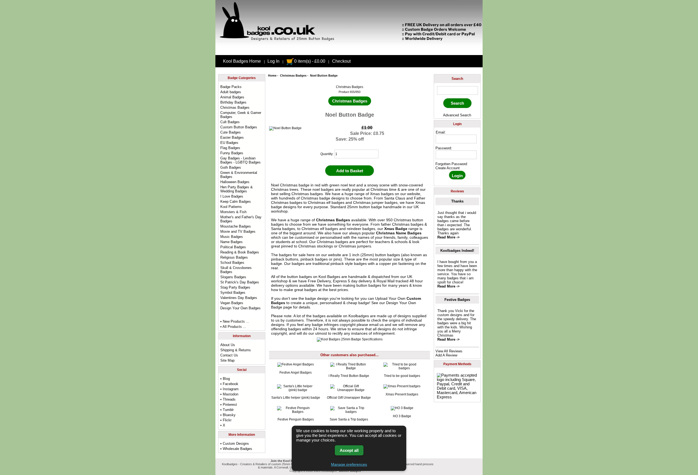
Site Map (227, 360)
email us (376, 324)
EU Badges (229, 143)
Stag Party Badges (235, 287)
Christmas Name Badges (399, 233)
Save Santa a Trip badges (349, 419)
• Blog (225, 379)
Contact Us (229, 355)
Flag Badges (230, 148)
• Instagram (229, 389)
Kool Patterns (231, 207)
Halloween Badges (234, 182)
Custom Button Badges (238, 127)
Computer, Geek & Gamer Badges (240, 115)
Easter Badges (232, 137)
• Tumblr (227, 410)
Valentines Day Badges (238, 298)
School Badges (232, 263)
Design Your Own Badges (240, 308)
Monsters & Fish (233, 212)
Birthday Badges (233, 102)
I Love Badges (231, 196)
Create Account (447, 168)
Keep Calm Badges (235, 201)
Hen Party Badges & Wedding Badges (236, 189)
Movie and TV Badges (237, 231)
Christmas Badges (293, 75)
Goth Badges (230, 167)
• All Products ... (233, 327)
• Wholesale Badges (236, 449)
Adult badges (230, 92)
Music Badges (231, 237)
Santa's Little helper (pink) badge (295, 398)
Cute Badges (230, 132)
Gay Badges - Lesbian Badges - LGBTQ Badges (240, 160)
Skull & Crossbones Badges (236, 270)
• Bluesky (228, 415)
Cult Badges (230, 122)
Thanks (457, 201)
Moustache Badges (235, 226)
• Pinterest (228, 405)
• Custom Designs (234, 443)
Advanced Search (457, 115)
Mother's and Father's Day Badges (240, 219)
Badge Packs (231, 87)
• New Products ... (234, 321)
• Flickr (225, 420)
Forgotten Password (451, 164)
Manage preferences (349, 464)
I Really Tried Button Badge (349, 376)
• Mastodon (229, 394)
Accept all (349, 450)
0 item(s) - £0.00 (309, 61)
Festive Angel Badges (295, 372)
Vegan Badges (231, 303)
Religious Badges (234, 257)
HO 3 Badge (402, 416)
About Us (227, 345)
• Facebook (229, 384)
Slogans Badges (233, 277)
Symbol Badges (232, 293)
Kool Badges (329, 276)
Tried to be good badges (402, 376)
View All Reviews (448, 351)
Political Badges (233, 247)
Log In (273, 61)
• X (222, 425)
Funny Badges (231, 153)
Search (457, 79)
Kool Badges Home (242, 61)
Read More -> (448, 237)
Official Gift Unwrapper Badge (349, 398)
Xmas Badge (395, 228)
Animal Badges (232, 97)
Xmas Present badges (402, 394)
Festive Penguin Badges (296, 419)
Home (272, 75)
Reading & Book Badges (239, 252)
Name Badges (231, 242)
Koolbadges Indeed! (457, 251)
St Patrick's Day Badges (239, 282)
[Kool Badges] (349, 50)
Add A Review (446, 355)
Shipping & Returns (235, 350)
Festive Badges (457, 300)
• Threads (228, 399)
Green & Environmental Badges (238, 175)
